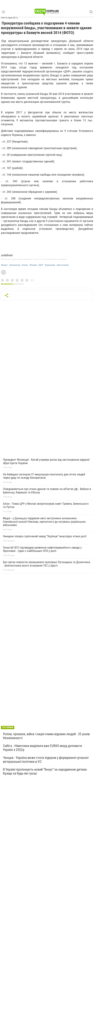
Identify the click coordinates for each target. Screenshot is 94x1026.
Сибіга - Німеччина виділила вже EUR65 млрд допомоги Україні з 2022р (42, 748)
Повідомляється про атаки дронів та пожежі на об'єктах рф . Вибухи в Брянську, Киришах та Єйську (47, 490)
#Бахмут (4, 265)
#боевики (33, 265)
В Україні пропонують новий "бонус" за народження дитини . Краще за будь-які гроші (45, 771)
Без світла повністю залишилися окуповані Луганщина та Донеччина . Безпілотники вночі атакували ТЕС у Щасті (46, 563)
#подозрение (50, 265)
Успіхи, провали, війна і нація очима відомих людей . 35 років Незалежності (46, 736)
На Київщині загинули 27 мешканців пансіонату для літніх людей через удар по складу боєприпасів (44, 476)
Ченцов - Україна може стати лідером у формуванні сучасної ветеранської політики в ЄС (45, 760)
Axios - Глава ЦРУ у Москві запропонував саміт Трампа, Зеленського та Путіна (46, 505)
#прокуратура (14, 265)
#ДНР (40, 265)
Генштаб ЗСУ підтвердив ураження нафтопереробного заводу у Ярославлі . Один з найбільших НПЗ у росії (42, 549)
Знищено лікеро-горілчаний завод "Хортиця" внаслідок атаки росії (44, 536)
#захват (25, 265)
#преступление (63, 265)
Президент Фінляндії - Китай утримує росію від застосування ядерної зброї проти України (46, 461)
